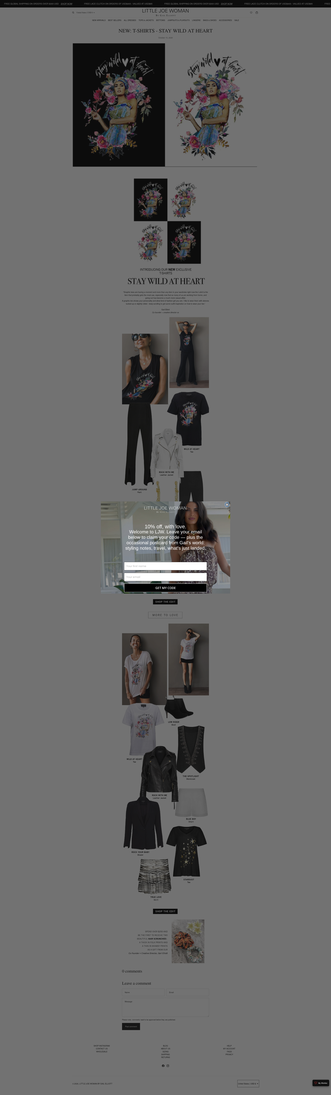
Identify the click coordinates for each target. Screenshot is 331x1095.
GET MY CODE (165, 588)
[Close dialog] (227, 504)
